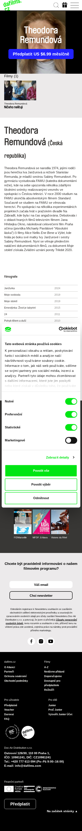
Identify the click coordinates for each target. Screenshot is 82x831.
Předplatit (20, 804)
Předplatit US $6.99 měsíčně (41, 54)
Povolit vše (41, 470)
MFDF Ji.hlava (40, 537)
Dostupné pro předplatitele (52, 683)
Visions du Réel (59, 537)
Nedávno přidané (54, 671)
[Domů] (12, 5)
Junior (52, 705)
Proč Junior (55, 709)
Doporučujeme (53, 676)
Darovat (9, 714)
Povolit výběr (41, 484)
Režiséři (49, 689)
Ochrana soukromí (15, 676)
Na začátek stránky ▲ (62, 811)
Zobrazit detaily (57, 457)
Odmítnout (41, 498)
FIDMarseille (20, 537)
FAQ (6, 719)
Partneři (9, 671)
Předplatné (10, 705)
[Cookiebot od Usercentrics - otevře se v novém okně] (59, 329)
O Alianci (9, 667)
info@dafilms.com (28, 765)
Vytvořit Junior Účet (60, 714)
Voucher (9, 709)
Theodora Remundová (15, 103)
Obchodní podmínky (16, 680)
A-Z (46, 667)
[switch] (71, 414)
